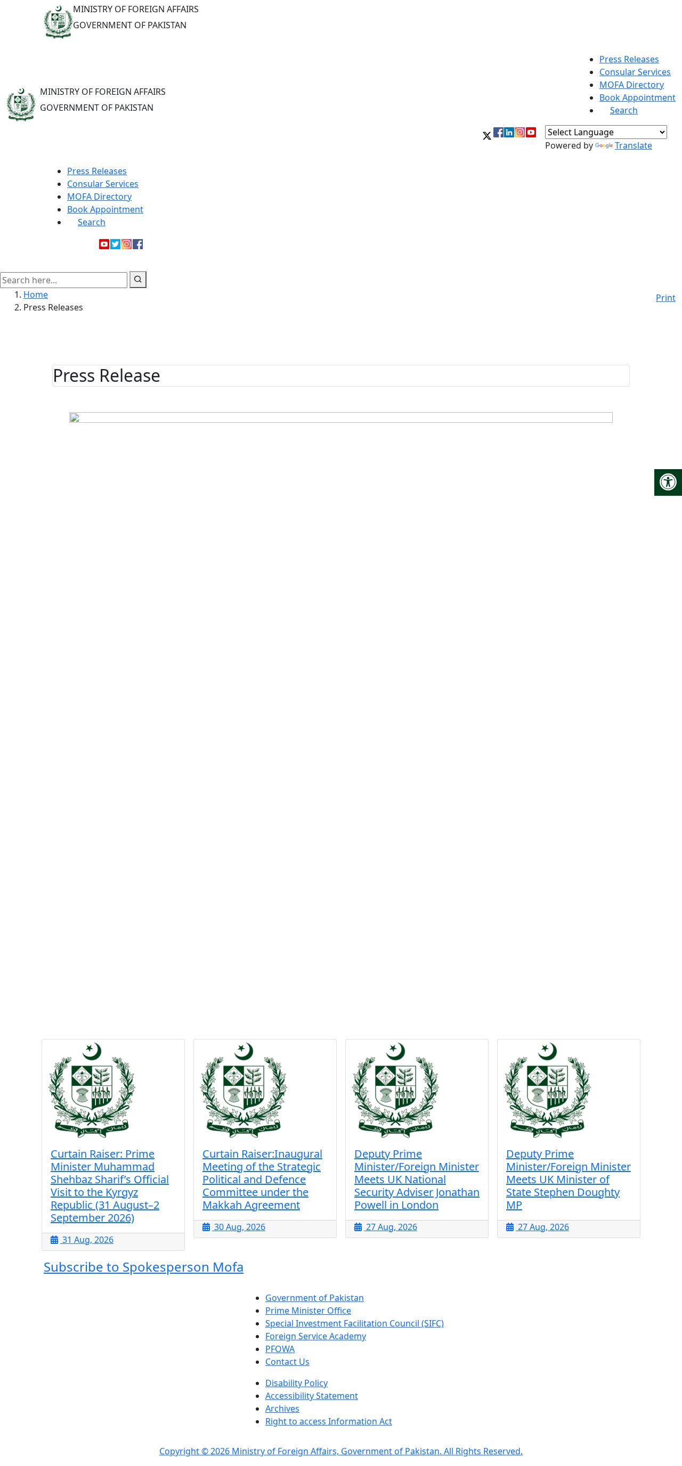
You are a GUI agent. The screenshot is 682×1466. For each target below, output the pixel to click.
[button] (487, 140)
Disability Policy (296, 1383)
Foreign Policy (81, 260)
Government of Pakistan (314, 1298)
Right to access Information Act (328, 1421)
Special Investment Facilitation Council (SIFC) (354, 1323)
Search (624, 110)
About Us (26, 260)
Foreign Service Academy (315, 1336)
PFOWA (280, 1349)
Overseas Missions (584, 260)
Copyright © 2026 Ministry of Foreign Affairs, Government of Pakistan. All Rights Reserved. (341, 1451)
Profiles (524, 260)
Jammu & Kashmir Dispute (308, 260)
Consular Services (635, 72)
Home (35, 294)
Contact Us (287, 1361)
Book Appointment (637, 97)
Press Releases (629, 59)
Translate (633, 145)
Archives (282, 1408)
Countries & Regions (148, 260)
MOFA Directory (631, 85)
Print (666, 298)
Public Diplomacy (387, 260)
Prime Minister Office (308, 1310)
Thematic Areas (224, 260)
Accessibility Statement (311, 1396)
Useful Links (646, 260)
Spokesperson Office (459, 260)
